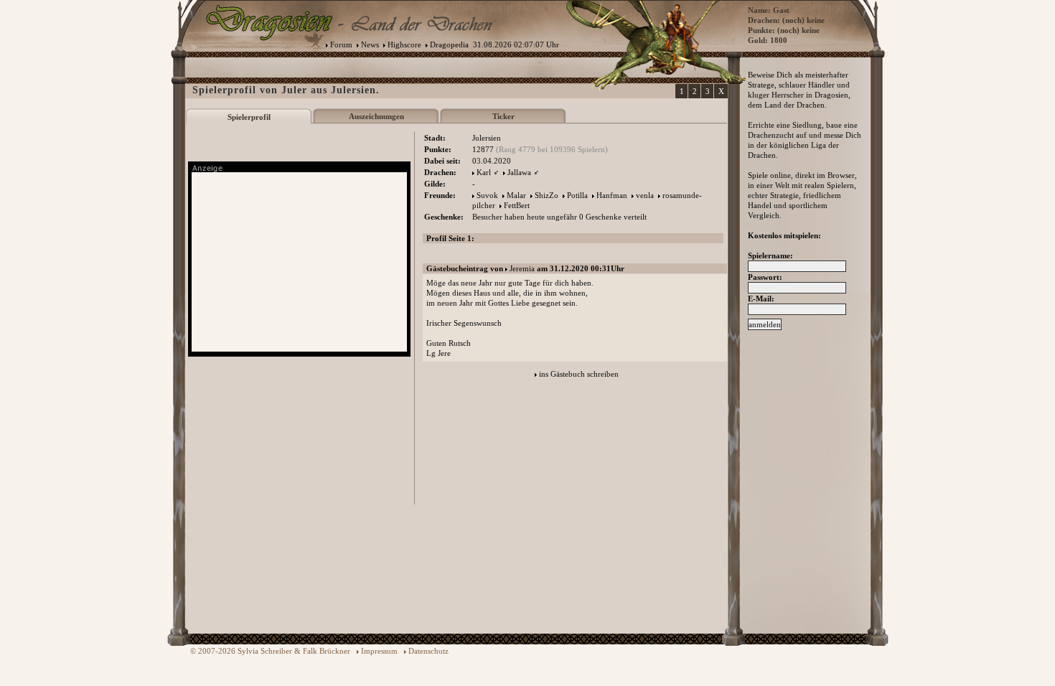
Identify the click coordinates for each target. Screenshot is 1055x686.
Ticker (503, 116)
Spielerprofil (249, 117)
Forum (341, 44)
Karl (484, 172)
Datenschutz (428, 651)
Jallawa (519, 172)
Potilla (577, 195)
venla (645, 195)
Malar (516, 195)
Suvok (487, 195)
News (370, 44)
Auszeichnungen (376, 116)
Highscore (404, 44)
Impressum (379, 651)
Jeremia (522, 268)
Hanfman (611, 195)
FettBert (517, 205)
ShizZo (546, 195)
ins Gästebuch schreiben (579, 374)
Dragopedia (449, 44)
